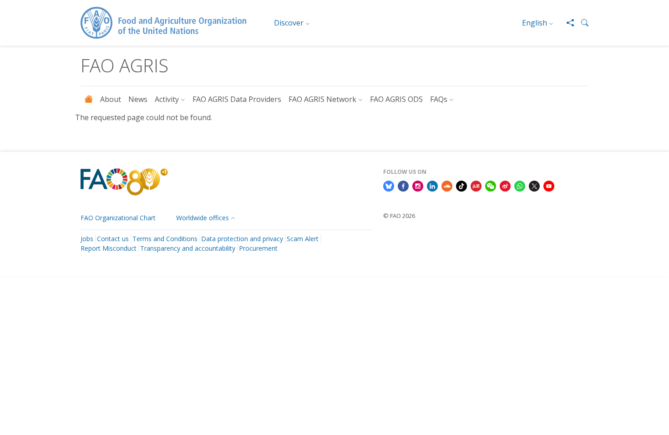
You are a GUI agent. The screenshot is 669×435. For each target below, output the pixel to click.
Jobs (87, 238)
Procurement (258, 248)
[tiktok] (461, 185)
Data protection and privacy (242, 238)
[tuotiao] (476, 185)
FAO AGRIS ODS (396, 99)
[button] (581, 22)
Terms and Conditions (165, 238)
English (534, 23)
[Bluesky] (388, 185)
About (110, 99)
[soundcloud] (446, 185)
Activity (167, 99)
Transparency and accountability (187, 248)
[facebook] (403, 185)
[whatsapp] (519, 185)
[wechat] (490, 185)
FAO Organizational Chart (118, 217)
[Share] (566, 22)
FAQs (438, 99)
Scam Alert (303, 238)
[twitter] (534, 185)
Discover (289, 23)
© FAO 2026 (399, 216)
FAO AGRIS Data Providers (237, 99)
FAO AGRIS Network (322, 99)
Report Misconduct (109, 248)
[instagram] (417, 185)
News (137, 99)
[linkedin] (432, 185)
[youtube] (548, 185)
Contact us (113, 238)
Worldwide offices (202, 217)
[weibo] (505, 185)
